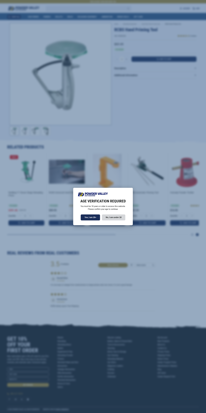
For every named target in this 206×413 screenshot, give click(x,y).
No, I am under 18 (113, 217)
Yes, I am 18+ (90, 217)
